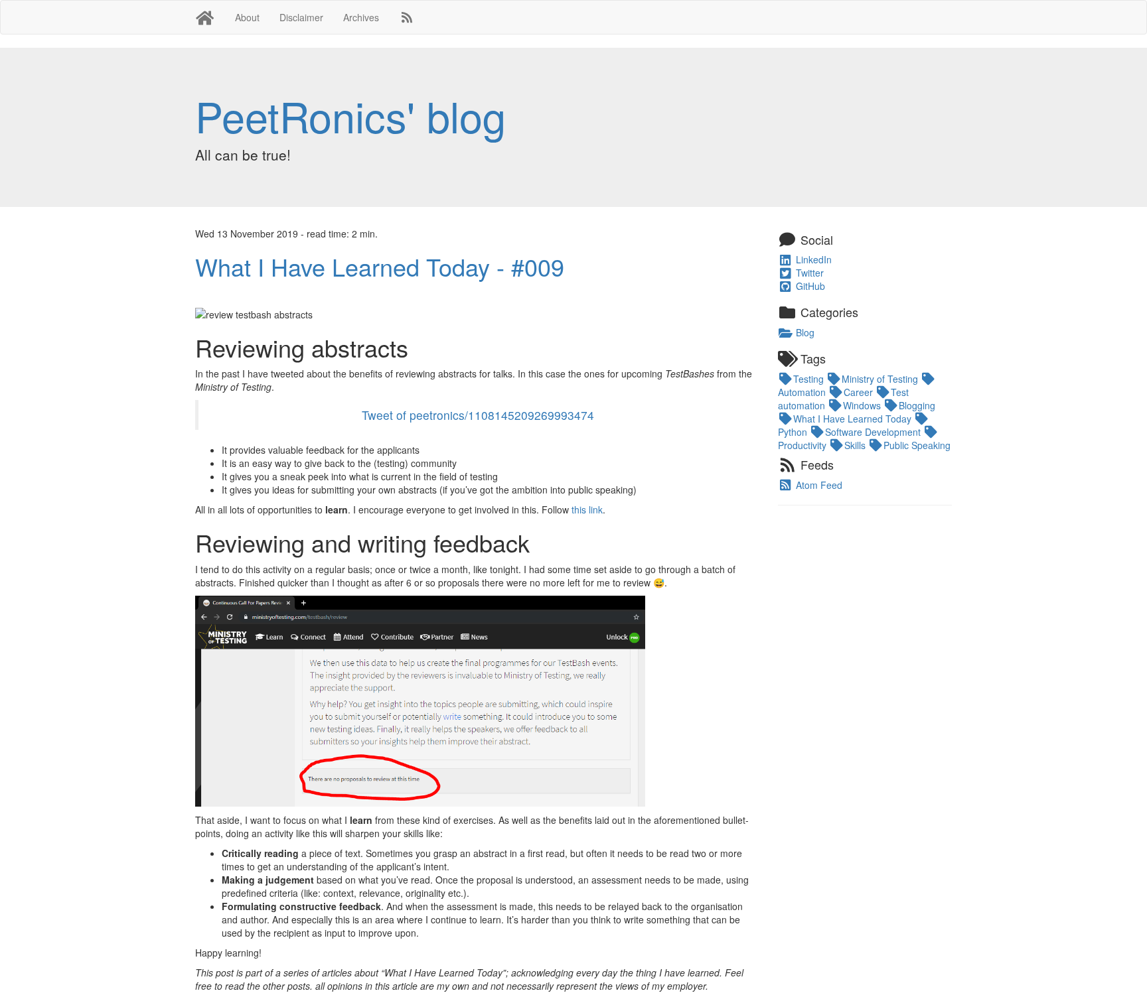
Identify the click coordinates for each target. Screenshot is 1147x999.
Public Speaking (917, 445)
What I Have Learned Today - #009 (379, 266)
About (247, 17)
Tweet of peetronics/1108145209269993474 (478, 415)
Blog (803, 332)
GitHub (809, 286)
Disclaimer (301, 17)
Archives (361, 17)
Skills (856, 445)
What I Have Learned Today (853, 418)
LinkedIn (812, 259)
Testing (809, 378)
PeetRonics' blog (350, 115)
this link (587, 509)
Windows (863, 405)
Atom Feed (817, 485)
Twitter (808, 272)
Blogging (917, 405)
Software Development (874, 431)
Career (860, 392)
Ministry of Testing (881, 378)
